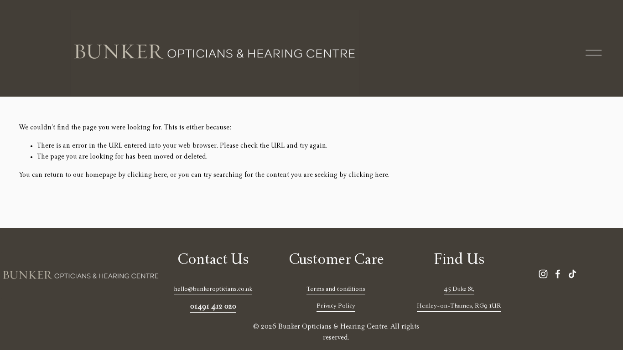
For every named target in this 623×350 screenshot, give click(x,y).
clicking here (147, 175)
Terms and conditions (335, 289)
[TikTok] (572, 273)
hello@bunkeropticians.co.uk (213, 289)
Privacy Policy (336, 306)
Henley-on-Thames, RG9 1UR (459, 306)
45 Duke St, (459, 289)
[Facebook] (557, 273)
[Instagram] (543, 273)
